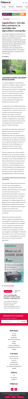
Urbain (14, 341)
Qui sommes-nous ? (14, 356)
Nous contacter (14, 358)
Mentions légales (14, 364)
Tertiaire (11, 6)
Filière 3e (6, 56)
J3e (14, 375)
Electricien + (14, 377)
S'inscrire (23, 321)
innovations (8, 10)
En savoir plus (20, 397)
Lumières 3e (14, 379)
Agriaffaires (6, 135)
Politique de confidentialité (14, 366)
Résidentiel (19, 6)
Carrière (14, 349)
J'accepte (7, 397)
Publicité (14, 360)
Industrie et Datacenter (14, 339)
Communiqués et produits (14, 347)
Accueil (4, 6)
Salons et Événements (14, 345)
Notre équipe (14, 362)
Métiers (14, 343)
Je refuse (13, 397)
